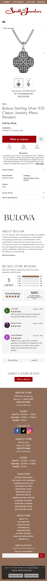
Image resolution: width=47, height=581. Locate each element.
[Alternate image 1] (18, 82)
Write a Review (23, 379)
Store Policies (23, 525)
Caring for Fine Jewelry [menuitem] (23, 498)
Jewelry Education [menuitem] (23, 477)
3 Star (19, 281)
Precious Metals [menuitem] (23, 495)
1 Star (19, 286)
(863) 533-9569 (23, 96)
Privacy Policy (32, 568)
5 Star (19, 276)
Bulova (4, 104)
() (41, 276)
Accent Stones (7, 193)
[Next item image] (43, 53)
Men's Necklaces (9, 28)
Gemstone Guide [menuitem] (23, 492)
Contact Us (23, 539)
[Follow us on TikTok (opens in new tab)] (23, 431)
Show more (40, 164)
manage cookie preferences (22, 570)
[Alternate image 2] (28, 82)
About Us (23, 519)
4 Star (19, 279)
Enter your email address (23, 551)
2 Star (19, 283)
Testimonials (24, 527)
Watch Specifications (9, 198)
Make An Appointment (23, 536)
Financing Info (23, 530)
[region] (23, 53)
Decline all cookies (15, 575)
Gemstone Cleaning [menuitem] (23, 503)
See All (34, 360)
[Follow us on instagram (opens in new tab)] (30, 431)
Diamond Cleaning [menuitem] (23, 500)
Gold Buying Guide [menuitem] (23, 509)
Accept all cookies (31, 575)
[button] (6, 2)
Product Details (7, 170)
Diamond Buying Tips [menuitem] (23, 483)
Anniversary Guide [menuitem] (23, 506)
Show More (12, 360)
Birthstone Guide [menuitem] (23, 489)
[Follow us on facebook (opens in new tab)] (17, 431)
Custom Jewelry (23, 533)
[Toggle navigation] (4, 22)
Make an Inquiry (19, 139)
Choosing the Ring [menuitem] (23, 486)
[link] (41, 2)
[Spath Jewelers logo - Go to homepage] (23, 11)
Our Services (24, 522)
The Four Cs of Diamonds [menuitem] (23, 480)
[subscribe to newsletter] (42, 555)
